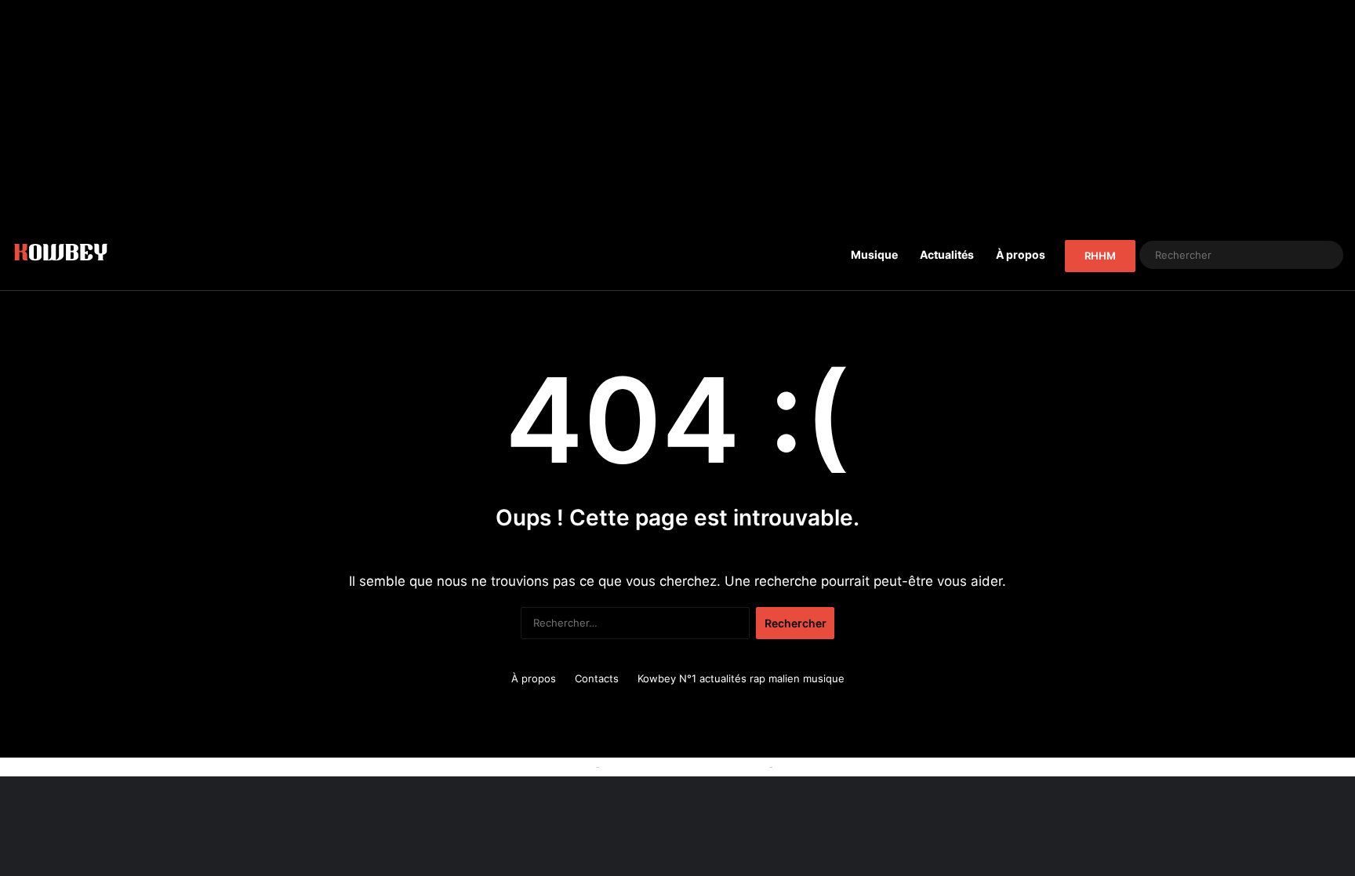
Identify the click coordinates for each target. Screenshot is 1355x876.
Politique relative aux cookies (521, 766)
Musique (874, 254)
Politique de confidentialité (841, 766)
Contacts (597, 678)
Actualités (947, 254)
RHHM (1100, 255)
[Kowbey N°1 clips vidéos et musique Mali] (61, 254)
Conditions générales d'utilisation (684, 766)
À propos (1020, 254)
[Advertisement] (677, 110)
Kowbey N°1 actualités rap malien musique (741, 678)
